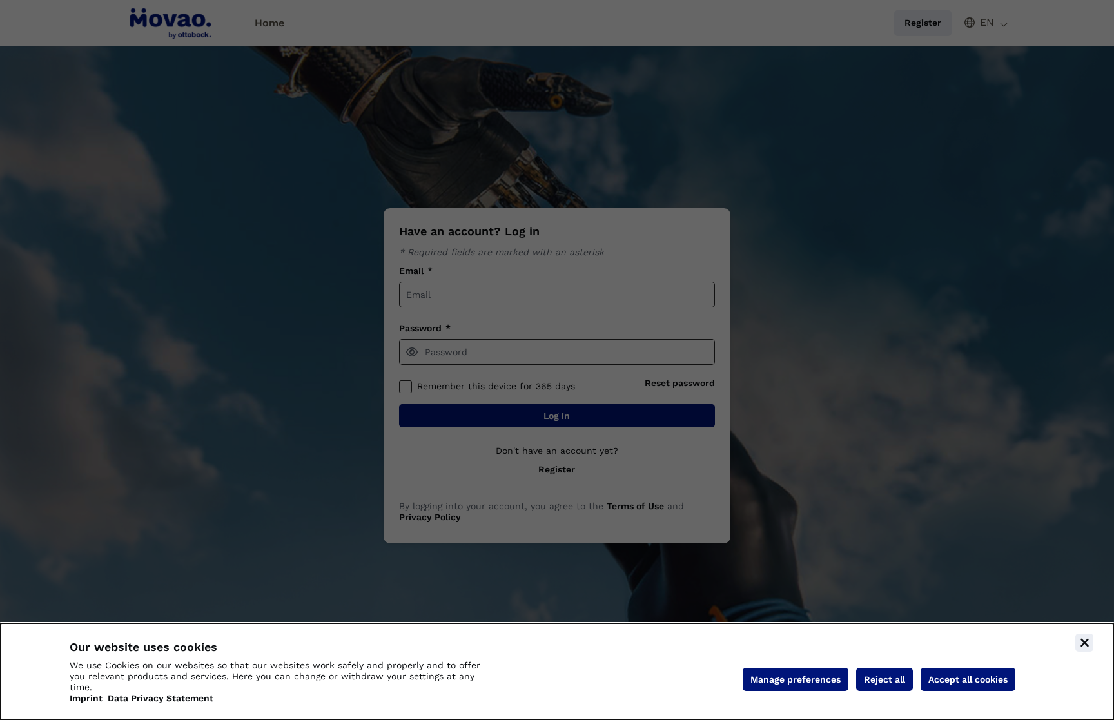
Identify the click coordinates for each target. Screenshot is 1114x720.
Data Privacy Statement (160, 698)
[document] (557, 671)
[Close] (1084, 643)
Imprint (86, 698)
